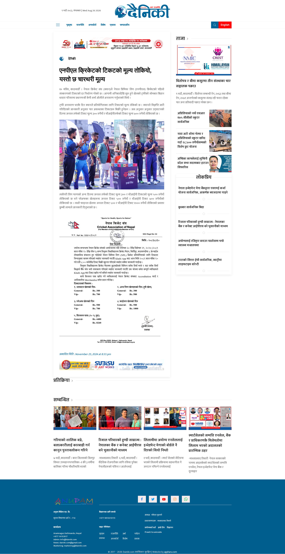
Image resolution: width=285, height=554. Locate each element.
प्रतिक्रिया (61, 380)
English (225, 24)
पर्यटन (137, 534)
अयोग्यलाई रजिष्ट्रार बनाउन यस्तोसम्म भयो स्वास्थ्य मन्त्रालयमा (201, 243)
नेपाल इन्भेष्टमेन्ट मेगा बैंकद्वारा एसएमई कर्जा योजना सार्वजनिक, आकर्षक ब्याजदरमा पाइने (203, 190)
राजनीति (80, 24)
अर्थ (124, 534)
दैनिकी (72, 58)
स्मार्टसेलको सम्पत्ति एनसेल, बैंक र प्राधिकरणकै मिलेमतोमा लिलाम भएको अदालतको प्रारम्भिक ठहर (210, 443)
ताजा (180, 38)
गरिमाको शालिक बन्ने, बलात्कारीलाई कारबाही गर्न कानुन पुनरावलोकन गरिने (71, 445)
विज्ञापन (170, 527)
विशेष (103, 24)
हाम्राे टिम (161, 527)
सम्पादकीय (124, 24)
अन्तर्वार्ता (92, 24)
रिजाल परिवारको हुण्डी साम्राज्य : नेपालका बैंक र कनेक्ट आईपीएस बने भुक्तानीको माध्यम (203, 224)
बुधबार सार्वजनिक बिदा (191, 207)
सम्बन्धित (61, 400)
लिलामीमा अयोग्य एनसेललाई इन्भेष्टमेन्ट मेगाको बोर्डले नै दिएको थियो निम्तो (163, 445)
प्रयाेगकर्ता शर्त (150, 527)
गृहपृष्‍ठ (101, 533)
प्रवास (112, 24)
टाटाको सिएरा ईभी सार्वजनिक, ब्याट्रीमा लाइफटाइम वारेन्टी (200, 262)
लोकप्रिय (204, 177)
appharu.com (170, 552)
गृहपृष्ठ (69, 24)
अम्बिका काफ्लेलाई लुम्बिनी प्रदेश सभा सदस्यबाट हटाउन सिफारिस (193, 163)
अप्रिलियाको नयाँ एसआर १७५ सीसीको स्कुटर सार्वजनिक (191, 117)
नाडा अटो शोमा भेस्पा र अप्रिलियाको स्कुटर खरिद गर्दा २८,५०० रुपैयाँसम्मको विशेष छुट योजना (192, 140)
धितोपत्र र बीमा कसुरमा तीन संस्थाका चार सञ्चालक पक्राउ (203, 83)
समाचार (102, 538)
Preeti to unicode (153, 532)
